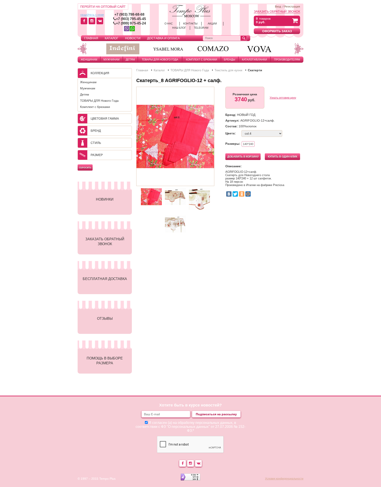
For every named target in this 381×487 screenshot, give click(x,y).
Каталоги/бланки (254, 59)
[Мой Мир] (248, 194)
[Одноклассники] (241, 194)
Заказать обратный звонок (277, 11)
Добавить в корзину (243, 156)
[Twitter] (235, 194)
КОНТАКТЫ (190, 23)
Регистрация (292, 6)
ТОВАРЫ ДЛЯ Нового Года (160, 59)
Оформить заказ (277, 31)
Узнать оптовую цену (283, 97)
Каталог (111, 38)
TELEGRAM (201, 27)
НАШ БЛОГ (179, 27)
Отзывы (105, 318)
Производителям (287, 59)
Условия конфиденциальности (284, 478)
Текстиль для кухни (228, 70)
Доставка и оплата (163, 38)
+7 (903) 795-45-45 (131, 19)
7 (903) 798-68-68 (130, 14)
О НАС (168, 23)
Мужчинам (111, 59)
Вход (278, 6)
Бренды (229, 59)
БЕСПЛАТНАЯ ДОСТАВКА (105, 279)
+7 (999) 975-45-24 (131, 23)
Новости (132, 38)
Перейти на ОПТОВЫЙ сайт (103, 6)
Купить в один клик (282, 156)
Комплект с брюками (201, 59)
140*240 (248, 144)
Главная (91, 38)
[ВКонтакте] (229, 194)
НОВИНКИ (105, 199)
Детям (130, 59)
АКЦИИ (212, 23)
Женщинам (89, 59)
